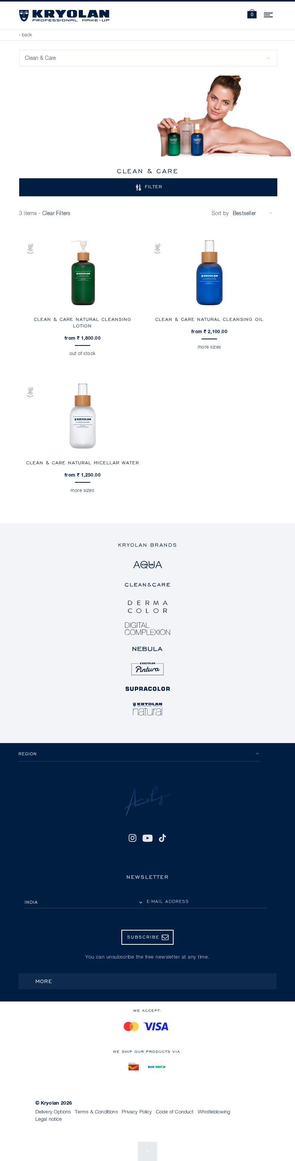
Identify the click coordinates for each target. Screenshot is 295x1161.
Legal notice (48, 1119)
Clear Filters (56, 213)
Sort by (220, 213)
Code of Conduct (175, 1112)
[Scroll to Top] (147, 1151)
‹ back (25, 35)
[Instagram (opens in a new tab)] (133, 838)
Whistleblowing (214, 1112)
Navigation (269, 14)
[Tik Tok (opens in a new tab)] (162, 838)
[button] (252, 14)
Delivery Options (53, 1112)
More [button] (43, 981)
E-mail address (168, 901)
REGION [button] (27, 753)
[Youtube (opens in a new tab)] (147, 838)
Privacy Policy (137, 1112)
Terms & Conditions (96, 1112)
